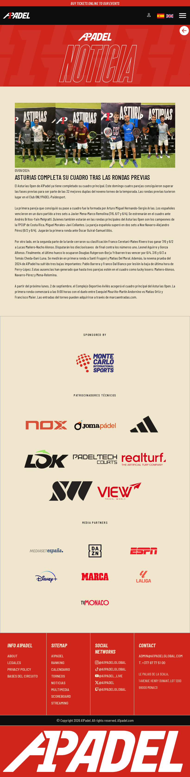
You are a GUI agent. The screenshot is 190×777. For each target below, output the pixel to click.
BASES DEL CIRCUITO (22, 676)
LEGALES (14, 662)
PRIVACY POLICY (19, 669)
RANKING (57, 662)
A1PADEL (57, 656)
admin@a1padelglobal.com (161, 656)
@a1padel (106, 682)
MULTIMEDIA (60, 689)
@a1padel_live (111, 676)
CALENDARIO (60, 669)
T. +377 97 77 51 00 (152, 662)
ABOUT (12, 656)
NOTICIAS (58, 683)
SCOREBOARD (61, 696)
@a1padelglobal (112, 662)
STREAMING (59, 703)
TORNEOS (58, 676)
